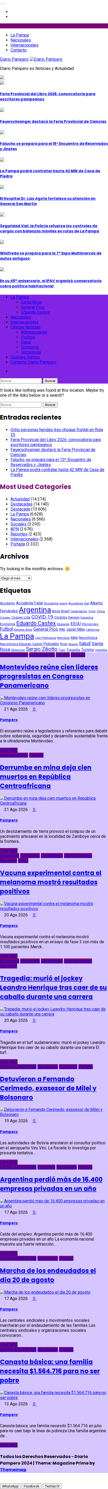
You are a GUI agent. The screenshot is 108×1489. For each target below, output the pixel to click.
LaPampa (92, 629)
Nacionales (20, 40)
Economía (30, 347)
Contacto (18, 50)
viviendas (101, 650)
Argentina (35, 609)
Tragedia (73, 650)
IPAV (62, 629)
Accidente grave (55, 603)
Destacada (20, 509)
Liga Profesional (45, 638)
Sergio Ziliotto (42, 649)
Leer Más (9, 750)
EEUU (76, 623)
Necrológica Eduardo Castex (21, 644)
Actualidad (20, 499)
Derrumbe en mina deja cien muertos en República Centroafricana (45, 776)
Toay (62, 650)
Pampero (9, 719)
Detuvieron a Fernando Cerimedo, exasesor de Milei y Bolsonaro (48, 1088)
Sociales (18, 524)
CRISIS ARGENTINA (18, 1066)
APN (14, 529)
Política (28, 337)
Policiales (51, 644)
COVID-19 (42, 617)
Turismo (87, 649)
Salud (26, 342)
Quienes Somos (25, 357)
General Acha (23, 629)
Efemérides (90, 624)
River (63, 644)
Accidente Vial (78, 603)
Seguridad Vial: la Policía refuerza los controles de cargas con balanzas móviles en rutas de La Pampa (49, 228)
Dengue (73, 617)
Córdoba (60, 617)
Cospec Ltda (21, 617)
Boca (56, 611)
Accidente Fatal (29, 603)
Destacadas (21, 504)
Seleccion (18, 650)
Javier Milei (75, 629)
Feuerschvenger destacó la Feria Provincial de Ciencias (53, 121)
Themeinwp (13, 1470)
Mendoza (63, 638)
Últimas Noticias (25, 327)
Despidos (86, 617)
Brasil (65, 611)
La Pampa (19, 35)
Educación (63, 624)
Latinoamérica (42, 654)
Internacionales (24, 45)
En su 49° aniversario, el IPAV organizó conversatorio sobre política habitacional (51, 283)
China (101, 611)
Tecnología (31, 352)
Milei (74, 638)
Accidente (7, 603)
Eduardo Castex (35, 312)
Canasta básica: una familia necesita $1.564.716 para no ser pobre (50, 1371)
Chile (92, 611)
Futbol (6, 629)
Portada (17, 544)
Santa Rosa (31, 302)
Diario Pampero (14, 59)
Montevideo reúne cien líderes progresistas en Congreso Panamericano (49, 676)
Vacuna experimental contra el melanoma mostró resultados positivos (50, 882)
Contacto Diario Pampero (33, 362)
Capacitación (79, 611)
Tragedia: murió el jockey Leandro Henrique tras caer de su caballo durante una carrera (53, 987)
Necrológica (88, 638)
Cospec (5, 617)
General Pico (32, 307)
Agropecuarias (34, 332)
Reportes (19, 534)
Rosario (73, 644)
